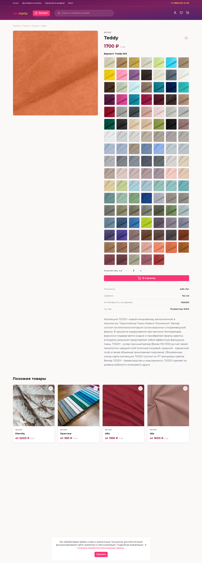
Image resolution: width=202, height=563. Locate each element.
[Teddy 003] (158, 74)
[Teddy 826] (171, 62)
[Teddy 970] (121, 259)
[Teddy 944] (121, 235)
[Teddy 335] (183, 185)
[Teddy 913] (146, 210)
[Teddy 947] (146, 235)
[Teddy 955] (134, 247)
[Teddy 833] (121, 74)
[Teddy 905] (183, 198)
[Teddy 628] (109, 74)
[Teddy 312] (171, 148)
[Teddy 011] (134, 62)
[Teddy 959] (171, 247)
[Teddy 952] (183, 235)
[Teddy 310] (146, 148)
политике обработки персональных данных (100, 547)
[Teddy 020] (121, 124)
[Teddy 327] (171, 173)
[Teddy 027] (158, 111)
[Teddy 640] (109, 99)
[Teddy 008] (134, 124)
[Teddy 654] (183, 87)
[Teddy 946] (134, 235)
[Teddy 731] (183, 99)
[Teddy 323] (121, 173)
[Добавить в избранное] (186, 38)
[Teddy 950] (171, 235)
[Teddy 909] (121, 210)
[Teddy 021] (171, 124)
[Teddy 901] (158, 198)
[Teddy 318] (146, 161)
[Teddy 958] (158, 247)
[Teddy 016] (146, 74)
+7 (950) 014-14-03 (180, 3)
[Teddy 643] (146, 99)
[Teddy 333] (158, 185)
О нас (16, 3)
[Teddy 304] (158, 136)
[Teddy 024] (121, 111)
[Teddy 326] (158, 173)
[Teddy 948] (158, 235)
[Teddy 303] (146, 136)
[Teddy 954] (121, 247)
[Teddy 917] (171, 210)
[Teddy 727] (171, 99)
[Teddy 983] (158, 259)
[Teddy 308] (109, 148)
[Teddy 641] (121, 99)
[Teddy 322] (109, 173)
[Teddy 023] (171, 111)
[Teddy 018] (134, 111)
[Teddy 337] (121, 198)
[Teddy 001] (183, 74)
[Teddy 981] (146, 259)
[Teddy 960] (183, 247)
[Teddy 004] (109, 62)
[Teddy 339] (146, 198)
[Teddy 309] (121, 148)
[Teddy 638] (134, 74)
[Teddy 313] (183, 148)
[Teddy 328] (183, 173)
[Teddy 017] (171, 74)
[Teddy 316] (121, 161)
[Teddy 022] (183, 111)
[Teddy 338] (134, 198)
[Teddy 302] (134, 136)
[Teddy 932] (146, 222)
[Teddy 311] (158, 148)
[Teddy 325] (146, 173)
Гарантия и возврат (55, 3)
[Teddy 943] (109, 235)
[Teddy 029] (121, 87)
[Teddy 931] (134, 222)
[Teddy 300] (109, 136)
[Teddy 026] (146, 111)
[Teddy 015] (109, 87)
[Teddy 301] (121, 136)
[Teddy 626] (109, 124)
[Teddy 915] (158, 210)
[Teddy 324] (134, 173)
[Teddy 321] (183, 161)
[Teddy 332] (146, 185)
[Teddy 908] (109, 210)
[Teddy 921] (183, 210)
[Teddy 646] (158, 99)
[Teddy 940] (158, 222)
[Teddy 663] (158, 87)
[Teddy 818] (158, 62)
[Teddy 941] (183, 222)
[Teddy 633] (183, 124)
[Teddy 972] (134, 259)
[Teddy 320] (171, 161)
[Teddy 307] (183, 136)
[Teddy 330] (121, 185)
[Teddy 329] (109, 185)
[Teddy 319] (158, 161)
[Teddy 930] (121, 222)
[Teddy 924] (109, 222)
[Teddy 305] (134, 148)
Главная (16, 26)
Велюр (35, 26)
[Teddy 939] (171, 222)
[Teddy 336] (109, 198)
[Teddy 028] (134, 87)
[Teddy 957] (146, 247)
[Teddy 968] (109, 259)
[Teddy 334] (171, 185)
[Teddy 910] (134, 210)
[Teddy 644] (109, 111)
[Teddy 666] (171, 87)
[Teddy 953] (109, 247)
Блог (70, 3)
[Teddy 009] (146, 124)
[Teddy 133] (134, 99)
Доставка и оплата (31, 3)
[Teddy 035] (158, 124)
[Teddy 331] (134, 185)
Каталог (26, 26)
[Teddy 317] (134, 161)
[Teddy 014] (146, 87)
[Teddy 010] (121, 62)
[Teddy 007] (183, 62)
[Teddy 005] (146, 62)
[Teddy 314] (109, 161)
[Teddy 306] (171, 136)
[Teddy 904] (171, 198)
